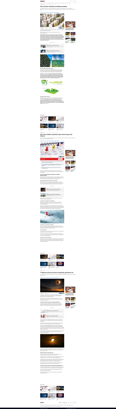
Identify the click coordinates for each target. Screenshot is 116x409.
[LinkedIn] (75, 1)
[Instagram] (73, 1)
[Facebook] (70, 1)
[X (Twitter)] (72, 1)
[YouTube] (63, 156)
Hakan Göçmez (42, 293)
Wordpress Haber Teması (73, 408)
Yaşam (44, 4)
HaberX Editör (42, 28)
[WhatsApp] (62, 156)
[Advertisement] (52, 109)
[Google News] (58, 156)
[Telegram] (73, 402)
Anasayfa (41, 4)
